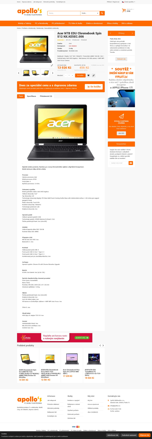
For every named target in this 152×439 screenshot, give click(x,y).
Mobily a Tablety (41, 430)
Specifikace (31, 96)
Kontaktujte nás (60, 2)
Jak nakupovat (37, 2)
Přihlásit (109, 2)
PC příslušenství (64, 430)
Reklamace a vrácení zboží (74, 405)
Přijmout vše (144, 435)
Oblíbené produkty (93, 408)
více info (121, 133)
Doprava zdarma (26, 2)
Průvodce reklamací (53, 404)
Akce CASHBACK (93, 412)
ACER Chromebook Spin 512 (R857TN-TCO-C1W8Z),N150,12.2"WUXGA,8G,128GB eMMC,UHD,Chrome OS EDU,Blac (32, 373)
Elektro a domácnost (89, 430)
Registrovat (116, 2)
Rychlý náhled (28, 357)
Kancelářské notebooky (52, 28)
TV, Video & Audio (76, 430)
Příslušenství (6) (46, 96)
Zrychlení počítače (73, 410)
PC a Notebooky (52, 430)
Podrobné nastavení (129, 435)
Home (18, 2)
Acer (70, 43)
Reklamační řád (51, 412)
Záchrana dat (71, 418)
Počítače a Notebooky (28, 28)
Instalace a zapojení (74, 400)
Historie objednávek (93, 404)
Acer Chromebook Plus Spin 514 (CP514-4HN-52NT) (71, 372)
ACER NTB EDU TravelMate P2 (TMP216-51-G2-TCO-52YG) (93, 373)
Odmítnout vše (112, 435)
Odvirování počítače (73, 414)
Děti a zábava (112, 430)
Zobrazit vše (121, 59)
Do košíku (80, 75)
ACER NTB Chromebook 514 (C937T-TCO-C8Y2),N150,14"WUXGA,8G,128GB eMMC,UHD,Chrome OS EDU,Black (53, 373)
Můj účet (90, 400)
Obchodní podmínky (49, 2)
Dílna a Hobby (102, 430)
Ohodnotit (84, 40)
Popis (21, 96)
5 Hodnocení (75, 40)
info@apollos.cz (115, 406)
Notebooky (40, 28)
